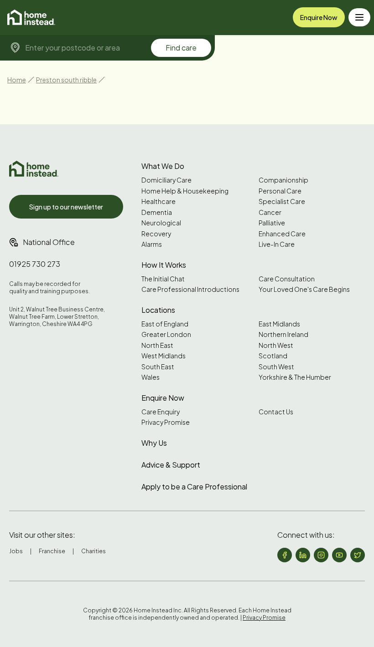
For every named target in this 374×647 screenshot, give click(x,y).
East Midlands (279, 324)
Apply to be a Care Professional (194, 486)
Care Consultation (287, 279)
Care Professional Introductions (190, 289)
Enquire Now (319, 17)
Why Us (154, 443)
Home (16, 80)
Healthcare (158, 201)
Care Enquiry (160, 412)
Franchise (52, 551)
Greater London (166, 334)
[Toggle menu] (359, 17)
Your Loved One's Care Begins (304, 289)
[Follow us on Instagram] (321, 555)
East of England (164, 324)
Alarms (151, 244)
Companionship (283, 180)
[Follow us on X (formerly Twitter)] (357, 555)
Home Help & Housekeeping (185, 191)
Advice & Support (170, 464)
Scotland (273, 356)
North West (276, 345)
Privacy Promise (165, 422)
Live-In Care (277, 244)
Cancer (270, 212)
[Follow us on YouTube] (339, 555)
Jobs (16, 551)
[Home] (31, 17)
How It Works (163, 265)
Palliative (272, 223)
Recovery (156, 234)
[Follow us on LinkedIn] (303, 555)
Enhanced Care (282, 234)
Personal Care (280, 191)
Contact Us (276, 412)
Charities (93, 551)
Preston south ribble (66, 80)
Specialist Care (282, 201)
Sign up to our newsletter (66, 207)
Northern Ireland (283, 334)
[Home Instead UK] (33, 169)
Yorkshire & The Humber (295, 377)
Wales (150, 377)
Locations (158, 310)
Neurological (161, 223)
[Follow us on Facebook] (284, 555)
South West (276, 367)
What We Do (162, 166)
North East (157, 345)
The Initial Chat (163, 279)
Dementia (156, 212)
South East (157, 367)
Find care (181, 47)
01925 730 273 (34, 264)
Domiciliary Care (166, 180)
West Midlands (163, 356)
